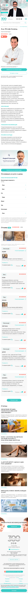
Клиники (7, 578)
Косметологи (7, 583)
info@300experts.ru (15, 549)
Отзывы (21, 578)
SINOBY (17, 577)
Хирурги (7, 581)
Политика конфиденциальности (9, 575)
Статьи (21, 583)
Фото (21, 581)
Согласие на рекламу (18, 576)
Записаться (14, 526)
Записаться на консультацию (14, 69)
